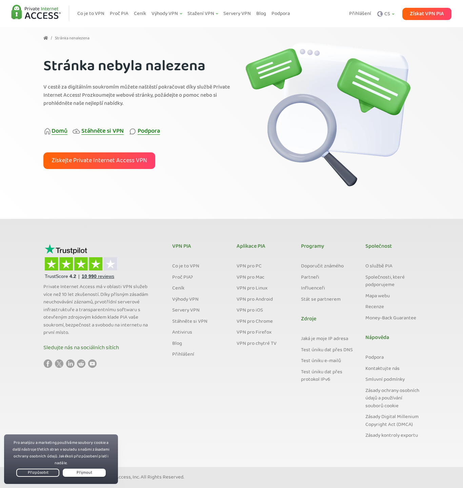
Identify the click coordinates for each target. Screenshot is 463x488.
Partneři (310, 277)
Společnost (378, 247)
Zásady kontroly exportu (391, 435)
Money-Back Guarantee (390, 318)
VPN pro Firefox (254, 332)
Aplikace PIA (251, 247)
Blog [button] (261, 14)
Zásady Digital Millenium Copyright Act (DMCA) (392, 421)
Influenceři (313, 288)
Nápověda (377, 338)
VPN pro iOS (250, 310)
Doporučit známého (322, 266)
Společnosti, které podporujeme (385, 281)
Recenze (374, 307)
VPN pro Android (255, 299)
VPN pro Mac (250, 277)
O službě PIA (378, 266)
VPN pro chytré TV (257, 343)
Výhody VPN (185, 299)
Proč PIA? (182, 277)
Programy (312, 247)
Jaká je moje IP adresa (324, 339)
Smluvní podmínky (385, 379)
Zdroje (308, 319)
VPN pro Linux (252, 288)
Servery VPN (186, 310)
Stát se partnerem (321, 299)
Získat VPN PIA (427, 14)
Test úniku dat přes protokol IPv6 (321, 376)
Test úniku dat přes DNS (327, 350)
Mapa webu (377, 296)
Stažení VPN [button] (201, 14)
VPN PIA (181, 247)
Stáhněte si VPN (189, 321)
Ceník (178, 288)
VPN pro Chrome (255, 321)
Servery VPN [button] (237, 14)
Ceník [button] (140, 14)
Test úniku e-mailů (321, 361)
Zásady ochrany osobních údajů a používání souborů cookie (392, 399)
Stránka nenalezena (72, 38)
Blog (177, 343)
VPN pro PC (249, 266)
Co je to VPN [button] (90, 14)
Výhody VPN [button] (165, 14)
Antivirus (182, 332)
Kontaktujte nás (382, 368)
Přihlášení (360, 14)
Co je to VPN (185, 266)
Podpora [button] (280, 14)
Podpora (374, 357)
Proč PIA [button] (119, 14)
